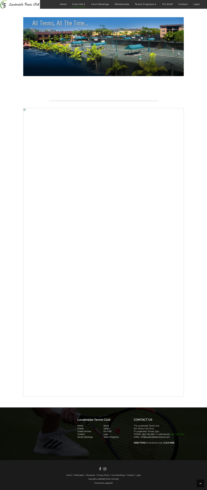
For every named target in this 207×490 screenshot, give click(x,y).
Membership (122, 4)
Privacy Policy (103, 475)
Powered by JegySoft (103, 483)
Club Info (79, 4)
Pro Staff (167, 4)
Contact (183, 4)
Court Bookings (100, 4)
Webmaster (79, 475)
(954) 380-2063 (177, 434)
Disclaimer (90, 475)
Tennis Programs (146, 4)
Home (63, 4)
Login (196, 4)
